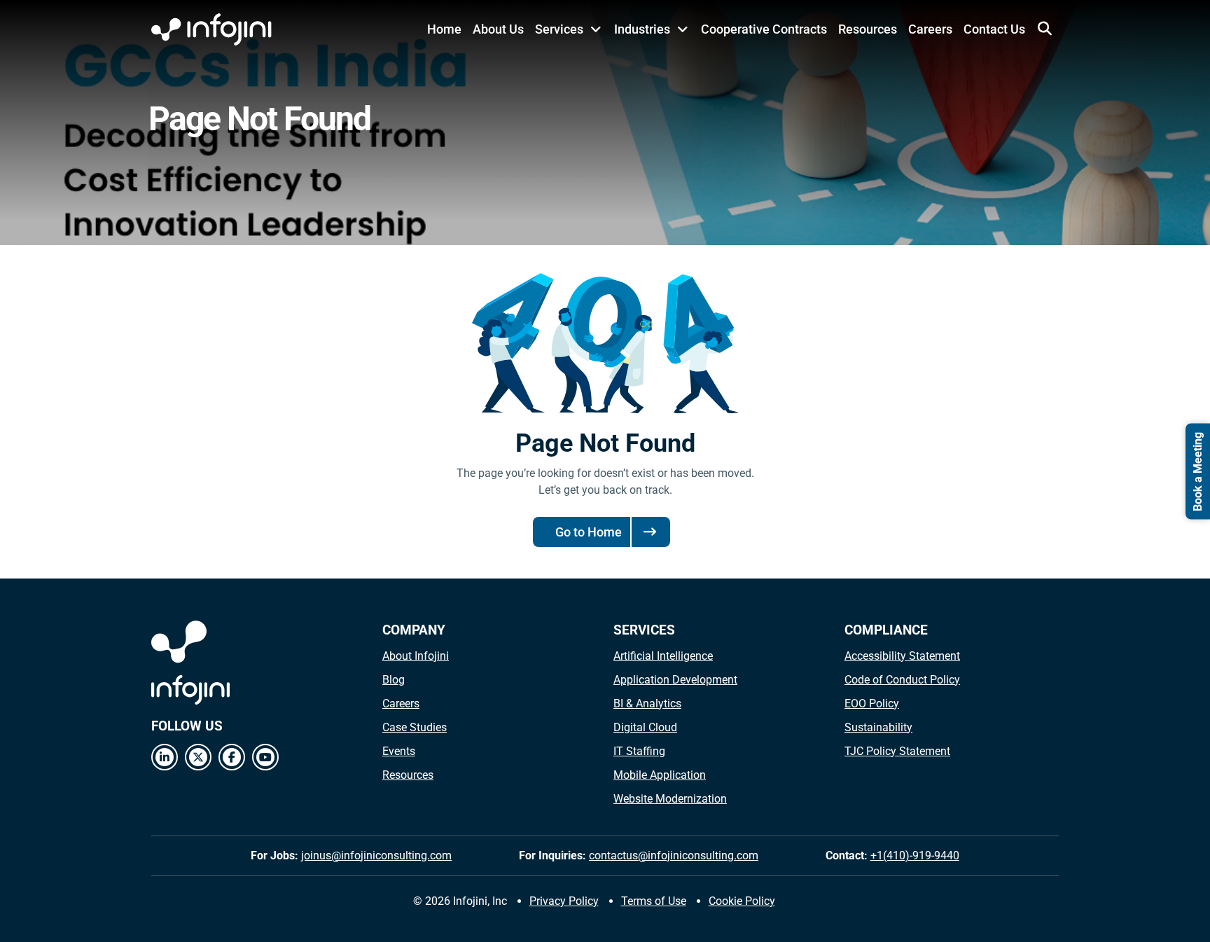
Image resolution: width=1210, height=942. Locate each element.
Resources (867, 29)
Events (398, 751)
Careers (930, 29)
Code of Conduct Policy (902, 679)
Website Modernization (670, 798)
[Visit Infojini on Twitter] (198, 757)
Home (444, 29)
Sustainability (878, 727)
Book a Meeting (1197, 471)
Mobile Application (659, 775)
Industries (642, 29)
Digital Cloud (645, 727)
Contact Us (994, 29)
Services (559, 29)
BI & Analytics (647, 703)
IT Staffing (639, 751)
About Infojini (415, 656)
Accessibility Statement (902, 656)
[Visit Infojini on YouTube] (265, 757)
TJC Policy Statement (897, 751)
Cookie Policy (742, 901)
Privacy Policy (564, 901)
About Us (498, 29)
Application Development (675, 679)
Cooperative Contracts (764, 29)
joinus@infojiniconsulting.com (376, 855)
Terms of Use (653, 901)
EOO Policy (871, 703)
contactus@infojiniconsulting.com (673, 855)
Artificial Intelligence (663, 656)
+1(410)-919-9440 (914, 855)
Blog (393, 679)
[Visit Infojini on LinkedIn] (164, 757)
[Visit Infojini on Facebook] (232, 757)
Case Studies (414, 727)
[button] (1045, 29)
